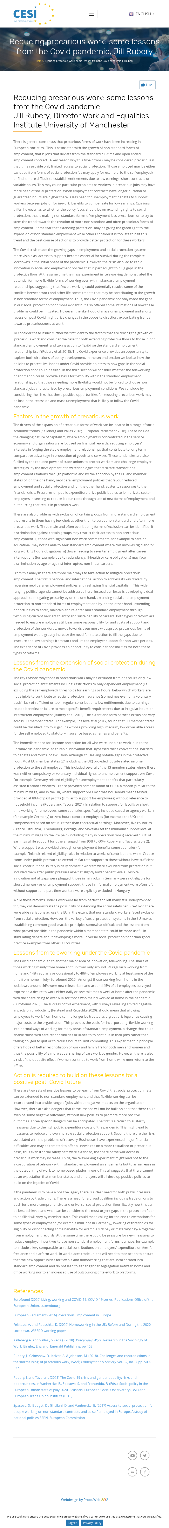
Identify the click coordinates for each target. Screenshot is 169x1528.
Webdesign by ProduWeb (80, 1499)
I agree (72, 1523)
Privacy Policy (92, 1523)
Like (149, 85)
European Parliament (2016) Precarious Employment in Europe (62, 1315)
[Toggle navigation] (91, 14)
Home (39, 60)
